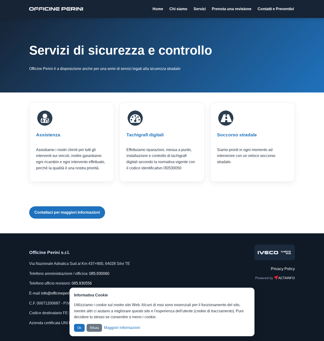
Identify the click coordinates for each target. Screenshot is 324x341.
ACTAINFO (286, 278)
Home (158, 9)
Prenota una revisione (231, 9)
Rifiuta (94, 328)
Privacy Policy (283, 269)
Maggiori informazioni (122, 328)
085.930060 (99, 274)
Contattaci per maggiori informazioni (67, 212)
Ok (79, 328)
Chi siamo (178, 9)
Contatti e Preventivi (276, 9)
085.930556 (82, 283)
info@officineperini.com (61, 293)
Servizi (200, 9)
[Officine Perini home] (56, 9)
